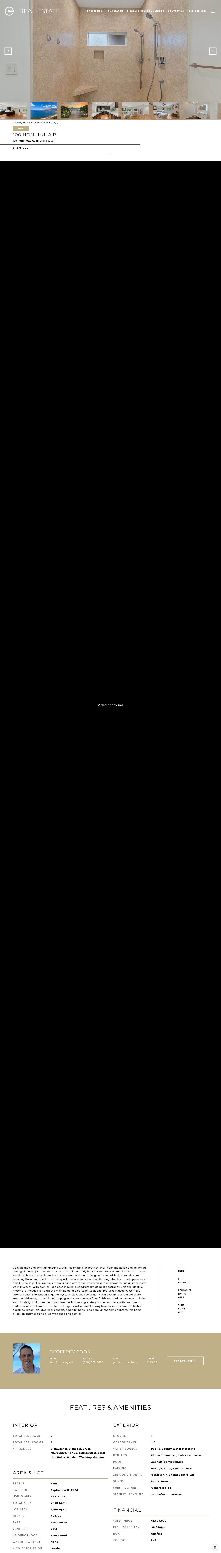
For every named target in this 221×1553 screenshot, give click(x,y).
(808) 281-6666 (93, 1362)
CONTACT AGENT (185, 1360)
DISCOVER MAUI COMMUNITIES (145, 11)
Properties (94, 11)
